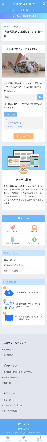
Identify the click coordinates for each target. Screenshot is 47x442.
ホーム (8, 440)
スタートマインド (13, 231)
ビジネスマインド (16, 123)
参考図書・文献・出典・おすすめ (18, 372)
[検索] (40, 97)
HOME (25, 423)
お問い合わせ (23, 429)
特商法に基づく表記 (12, 243)
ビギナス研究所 (24, 4)
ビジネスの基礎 (15, 126)
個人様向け (8, 355)
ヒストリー (13, 10)
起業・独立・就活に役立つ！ (24, 16)
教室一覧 (24, 10)
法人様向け (8, 350)
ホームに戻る (24, 136)
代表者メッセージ (11, 377)
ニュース (34, 10)
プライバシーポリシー (34, 243)
